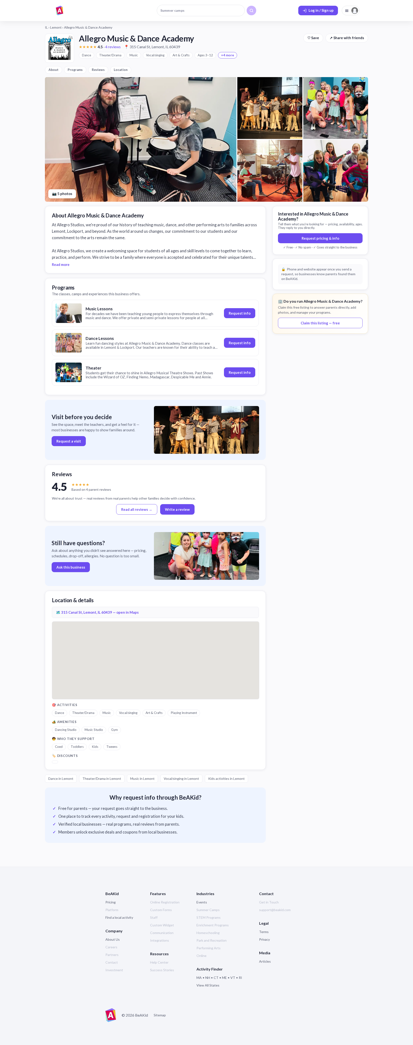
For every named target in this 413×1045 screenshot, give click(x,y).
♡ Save (313, 38)
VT (232, 978)
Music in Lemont (142, 778)
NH (207, 978)
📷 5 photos (62, 193)
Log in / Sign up (321, 10)
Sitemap (160, 1015)
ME (224, 978)
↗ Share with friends (347, 38)
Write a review (177, 509)
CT (216, 978)
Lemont (56, 27)
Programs (75, 70)
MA (199, 978)
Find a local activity (119, 917)
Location (121, 70)
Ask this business (70, 567)
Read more (61, 264)
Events (201, 902)
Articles (265, 961)
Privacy (264, 939)
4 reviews (113, 46)
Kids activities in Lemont (226, 778)
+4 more (227, 55)
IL (46, 27)
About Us (112, 939)
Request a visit (68, 441)
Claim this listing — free (320, 323)
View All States (207, 985)
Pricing (110, 902)
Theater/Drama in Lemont (101, 778)
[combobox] (201, 10)
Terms (264, 932)
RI (240, 978)
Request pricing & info (320, 238)
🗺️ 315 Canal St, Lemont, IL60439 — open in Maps (97, 612)
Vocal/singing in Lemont (181, 778)
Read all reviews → (136, 509)
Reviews (98, 70)
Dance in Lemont (60, 778)
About (54, 70)
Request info (239, 313)
